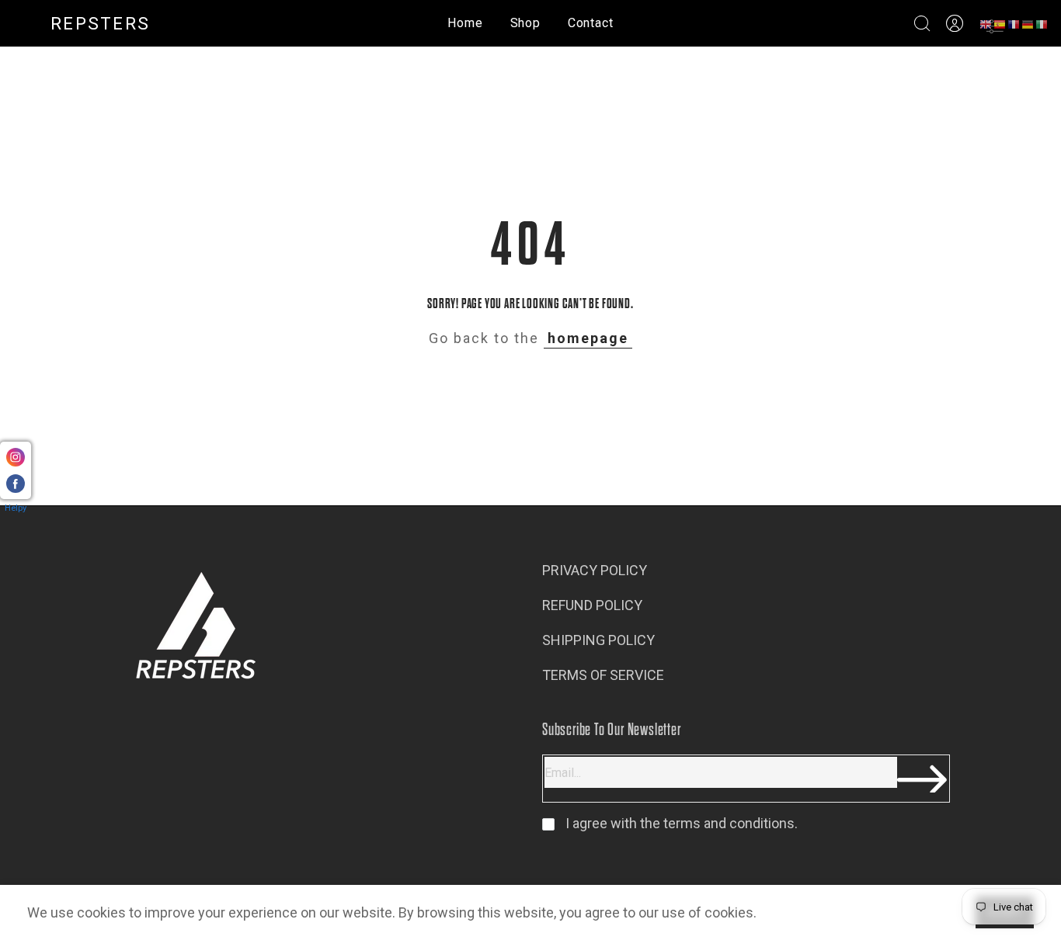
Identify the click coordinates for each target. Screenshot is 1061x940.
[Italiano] (1042, 24)
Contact (591, 23)
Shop (525, 23)
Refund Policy (592, 605)
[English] (986, 24)
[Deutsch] (1028, 24)
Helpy (15, 508)
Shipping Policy (598, 640)
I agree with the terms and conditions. (680, 823)
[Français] (1014, 24)
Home (464, 23)
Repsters (100, 24)
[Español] (1000, 24)
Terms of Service (603, 675)
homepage (588, 338)
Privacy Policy (594, 570)
